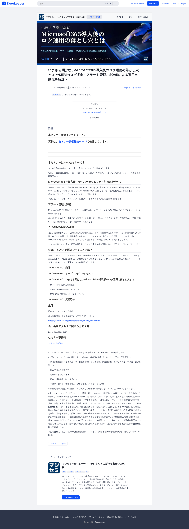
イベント (120, 17)
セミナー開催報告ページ (72, 141)
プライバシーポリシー (97, 517)
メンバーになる (94, 17)
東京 (64, 472)
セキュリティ (80, 472)
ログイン (175, 3)
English (184, 3)
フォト (131, 17)
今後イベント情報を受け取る (94, 112)
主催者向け (152, 3)
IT (87, 472)
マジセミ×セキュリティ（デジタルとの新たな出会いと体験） (71, 17)
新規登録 (165, 3)
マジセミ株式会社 (56, 343)
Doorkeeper (100, 522)
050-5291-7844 (137, 3)
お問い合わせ (143, 17)
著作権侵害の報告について (118, 517)
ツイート (63, 444)
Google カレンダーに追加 (132, 88)
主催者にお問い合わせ (62, 517)
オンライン (56, 94)
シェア (53, 444)
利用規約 (82, 517)
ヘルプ (75, 517)
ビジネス (71, 472)
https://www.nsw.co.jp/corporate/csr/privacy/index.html (74, 320)
